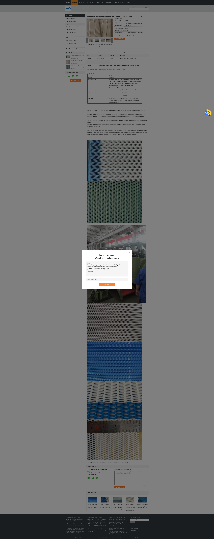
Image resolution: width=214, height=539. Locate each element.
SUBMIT (107, 284)
